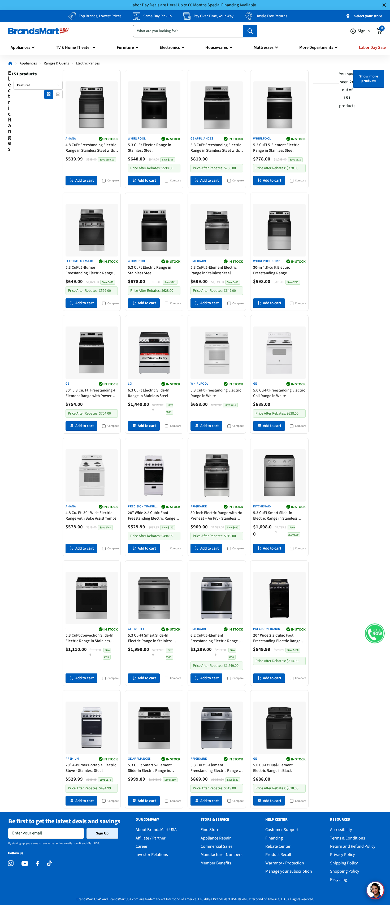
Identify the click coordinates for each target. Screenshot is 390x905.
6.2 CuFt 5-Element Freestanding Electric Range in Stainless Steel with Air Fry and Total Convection (216, 638)
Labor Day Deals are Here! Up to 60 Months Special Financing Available (193, 5)
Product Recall (278, 854)
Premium (72, 759)
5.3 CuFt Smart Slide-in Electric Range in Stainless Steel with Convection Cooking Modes (279, 515)
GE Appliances (201, 139)
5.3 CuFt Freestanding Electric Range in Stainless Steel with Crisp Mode (215, 147)
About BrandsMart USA (156, 829)
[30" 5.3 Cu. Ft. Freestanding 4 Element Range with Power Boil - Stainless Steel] (92, 353)
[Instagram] (11, 863)
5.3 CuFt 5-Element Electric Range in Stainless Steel (276, 147)
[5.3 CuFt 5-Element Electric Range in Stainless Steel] (279, 107)
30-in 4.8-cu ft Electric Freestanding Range (271, 270)
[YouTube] (24, 863)
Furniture (125, 47)
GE (67, 384)
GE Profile (136, 629)
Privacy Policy (342, 854)
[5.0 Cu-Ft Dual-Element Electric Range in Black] (279, 728)
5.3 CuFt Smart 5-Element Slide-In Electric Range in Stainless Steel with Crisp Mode (154, 767)
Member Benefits (216, 863)
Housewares (216, 47)
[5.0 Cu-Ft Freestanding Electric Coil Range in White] (279, 353)
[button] (375, 633)
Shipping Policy (344, 863)
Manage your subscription (288, 871)
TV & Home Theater (73, 47)
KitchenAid (262, 506)
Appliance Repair (216, 838)
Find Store (210, 829)
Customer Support (281, 829)
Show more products (368, 79)
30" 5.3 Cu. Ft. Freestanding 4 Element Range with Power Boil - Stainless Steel (90, 393)
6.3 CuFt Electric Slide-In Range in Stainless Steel (148, 393)
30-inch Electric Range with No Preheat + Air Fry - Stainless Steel (216, 515)
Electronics (170, 47)
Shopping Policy (344, 871)
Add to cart (84, 180)
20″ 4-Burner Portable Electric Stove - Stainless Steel (91, 767)
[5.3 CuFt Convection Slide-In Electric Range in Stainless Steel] (92, 598)
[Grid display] (48, 94)
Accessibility (341, 829)
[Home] (10, 63)
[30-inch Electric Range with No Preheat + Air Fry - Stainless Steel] (216, 475)
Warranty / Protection (284, 863)
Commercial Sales (216, 846)
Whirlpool (137, 139)
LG (130, 384)
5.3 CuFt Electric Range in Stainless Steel (149, 147)
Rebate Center (278, 846)
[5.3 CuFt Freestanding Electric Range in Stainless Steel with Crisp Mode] (216, 107)
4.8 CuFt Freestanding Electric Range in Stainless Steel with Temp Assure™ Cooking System (91, 147)
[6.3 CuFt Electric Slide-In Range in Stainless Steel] (154, 353)
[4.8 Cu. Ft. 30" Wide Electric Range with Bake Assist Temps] (92, 475)
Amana (71, 139)
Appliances (20, 47)
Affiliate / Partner (151, 838)
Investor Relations (152, 854)
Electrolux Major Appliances (81, 261)
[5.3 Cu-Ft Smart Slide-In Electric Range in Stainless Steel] (154, 598)
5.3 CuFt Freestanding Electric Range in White (215, 393)
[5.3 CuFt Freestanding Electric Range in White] (216, 353)
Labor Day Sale (372, 47)
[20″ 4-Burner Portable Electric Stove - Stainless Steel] (92, 728)
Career (142, 846)
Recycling (338, 879)
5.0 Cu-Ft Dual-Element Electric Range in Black (273, 767)
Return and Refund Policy (352, 846)
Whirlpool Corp (266, 261)
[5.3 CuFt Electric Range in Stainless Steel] (154, 107)
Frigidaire (198, 261)
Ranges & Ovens (56, 63)
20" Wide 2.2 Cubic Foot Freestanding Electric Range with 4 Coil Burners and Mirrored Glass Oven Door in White (151, 515)
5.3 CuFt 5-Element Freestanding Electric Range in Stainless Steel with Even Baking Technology (216, 767)
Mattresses (264, 47)
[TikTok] (49, 863)
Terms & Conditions (347, 838)
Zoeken (250, 31)
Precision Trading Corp (142, 506)
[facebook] (37, 863)
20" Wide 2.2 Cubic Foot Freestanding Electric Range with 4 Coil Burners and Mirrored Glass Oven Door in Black (277, 638)
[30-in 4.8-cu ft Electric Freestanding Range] (279, 230)
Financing (274, 838)
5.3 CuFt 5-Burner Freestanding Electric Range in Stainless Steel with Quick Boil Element (91, 270)
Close (384, 5)
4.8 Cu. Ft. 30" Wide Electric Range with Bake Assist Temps (91, 515)
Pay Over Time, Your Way (213, 16)
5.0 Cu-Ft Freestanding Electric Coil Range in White (279, 393)
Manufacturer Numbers (221, 854)
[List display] (57, 94)
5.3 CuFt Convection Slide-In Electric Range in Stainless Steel (89, 638)
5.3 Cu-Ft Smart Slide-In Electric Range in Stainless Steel (150, 638)
